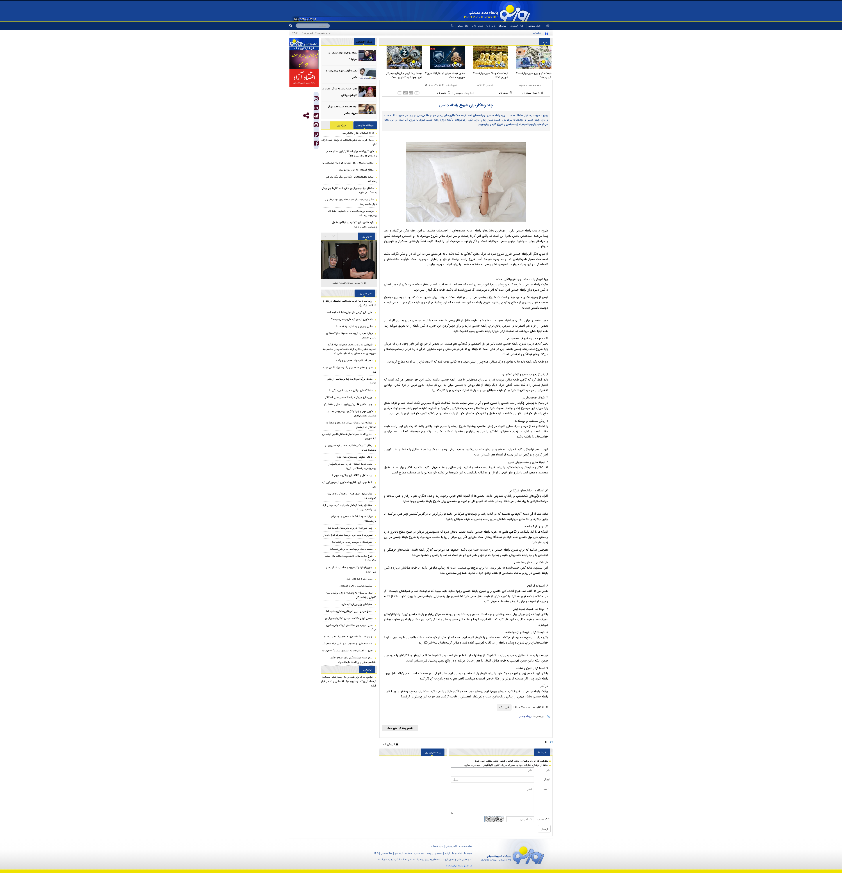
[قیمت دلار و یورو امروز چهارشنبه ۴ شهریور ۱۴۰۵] (531, 57)
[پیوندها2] (304, 59)
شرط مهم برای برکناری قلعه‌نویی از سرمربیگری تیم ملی (349, 484)
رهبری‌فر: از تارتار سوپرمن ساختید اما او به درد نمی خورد (350, 569)
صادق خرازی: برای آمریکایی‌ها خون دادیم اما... (348, 611)
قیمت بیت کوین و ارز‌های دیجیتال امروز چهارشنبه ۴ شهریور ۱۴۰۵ (404, 75)
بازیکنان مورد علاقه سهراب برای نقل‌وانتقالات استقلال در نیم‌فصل (351, 425)
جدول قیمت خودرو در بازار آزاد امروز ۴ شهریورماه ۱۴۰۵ (445, 75)
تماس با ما (477, 25)
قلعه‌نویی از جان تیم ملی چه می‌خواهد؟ (352, 319)
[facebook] (316, 144)
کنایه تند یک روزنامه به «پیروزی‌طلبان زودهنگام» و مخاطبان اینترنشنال (508, 33)
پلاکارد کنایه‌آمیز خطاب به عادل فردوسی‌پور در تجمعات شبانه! (350, 447)
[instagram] (316, 100)
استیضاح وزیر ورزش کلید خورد (357, 604)
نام (547, 770)
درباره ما (490, 25)
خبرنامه (408, 853)
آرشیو (447, 853)
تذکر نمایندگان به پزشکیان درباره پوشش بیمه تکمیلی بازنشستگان (351, 595)
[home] (546, 26)
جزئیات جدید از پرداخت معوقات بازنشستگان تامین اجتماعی (351, 335)
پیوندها (502, 25)
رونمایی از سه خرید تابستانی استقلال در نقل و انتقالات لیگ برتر (349, 303)
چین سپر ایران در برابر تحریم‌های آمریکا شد (350, 528)
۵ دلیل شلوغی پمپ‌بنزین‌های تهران (354, 457)
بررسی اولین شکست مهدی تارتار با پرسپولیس (349, 618)
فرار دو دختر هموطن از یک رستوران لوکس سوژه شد (349, 369)
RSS (376, 853)
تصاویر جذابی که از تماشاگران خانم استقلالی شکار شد (349, 285)
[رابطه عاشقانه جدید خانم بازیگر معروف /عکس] (367, 109)
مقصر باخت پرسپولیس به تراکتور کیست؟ (351, 549)
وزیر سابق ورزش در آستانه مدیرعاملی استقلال (349, 397)
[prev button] (333, 236)
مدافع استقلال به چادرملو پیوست (356, 170)
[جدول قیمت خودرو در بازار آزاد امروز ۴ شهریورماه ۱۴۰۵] (444, 57)
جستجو (438, 853)
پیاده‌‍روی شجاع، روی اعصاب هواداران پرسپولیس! (348, 163)
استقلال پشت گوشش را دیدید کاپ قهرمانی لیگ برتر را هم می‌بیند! (349, 507)
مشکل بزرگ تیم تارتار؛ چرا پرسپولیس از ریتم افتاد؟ (351, 381)
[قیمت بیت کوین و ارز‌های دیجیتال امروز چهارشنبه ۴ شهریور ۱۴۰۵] (401, 57)
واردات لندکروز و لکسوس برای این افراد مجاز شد (347, 644)
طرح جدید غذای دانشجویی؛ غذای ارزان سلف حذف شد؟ (350, 558)
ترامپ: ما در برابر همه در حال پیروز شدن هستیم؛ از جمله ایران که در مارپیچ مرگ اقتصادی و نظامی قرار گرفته (348, 681)
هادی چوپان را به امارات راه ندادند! (354, 326)
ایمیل (546, 779)
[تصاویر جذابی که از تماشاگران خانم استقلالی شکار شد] (349, 251)
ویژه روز (341, 125)
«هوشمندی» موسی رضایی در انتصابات (352, 542)
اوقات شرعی (386, 853)
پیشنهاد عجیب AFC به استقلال (356, 586)
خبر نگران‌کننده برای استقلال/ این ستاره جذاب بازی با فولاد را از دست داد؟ (351, 153)
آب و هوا (399, 853)
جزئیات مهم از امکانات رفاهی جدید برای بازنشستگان (353, 518)
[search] (292, 25)
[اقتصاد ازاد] (304, 78)
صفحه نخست (534, 85)
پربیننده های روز (365, 125)
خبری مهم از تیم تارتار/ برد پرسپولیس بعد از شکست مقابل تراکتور (352, 413)
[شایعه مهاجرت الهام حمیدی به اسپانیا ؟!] (367, 55)
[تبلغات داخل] (304, 44)
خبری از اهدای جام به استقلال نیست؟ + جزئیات (347, 651)
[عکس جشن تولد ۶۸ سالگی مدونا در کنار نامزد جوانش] (367, 91)
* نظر (546, 788)
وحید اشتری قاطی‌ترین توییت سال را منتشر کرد (348, 404)
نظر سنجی (462, 25)
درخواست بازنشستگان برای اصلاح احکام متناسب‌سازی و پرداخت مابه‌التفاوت (353, 660)
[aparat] (316, 124)
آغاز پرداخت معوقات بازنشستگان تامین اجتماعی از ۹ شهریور (349, 436)
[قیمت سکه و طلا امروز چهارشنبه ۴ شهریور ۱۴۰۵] (487, 57)
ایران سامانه (451, 865)
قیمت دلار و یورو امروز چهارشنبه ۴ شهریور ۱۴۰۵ (533, 75)
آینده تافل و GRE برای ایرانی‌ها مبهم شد (351, 475)
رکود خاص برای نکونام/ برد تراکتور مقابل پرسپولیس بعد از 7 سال (354, 224)
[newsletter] (400, 728)
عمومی (521, 85)
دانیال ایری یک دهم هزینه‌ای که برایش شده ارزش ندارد (349, 142)
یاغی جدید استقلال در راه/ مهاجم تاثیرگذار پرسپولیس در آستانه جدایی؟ (352, 466)
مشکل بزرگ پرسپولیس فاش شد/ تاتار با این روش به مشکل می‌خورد (349, 190)
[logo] (512, 854)
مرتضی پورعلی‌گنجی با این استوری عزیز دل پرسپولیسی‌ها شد (352, 213)
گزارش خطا (389, 744)
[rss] (452, 25)
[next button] (325, 236)
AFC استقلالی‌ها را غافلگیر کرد (358, 133)
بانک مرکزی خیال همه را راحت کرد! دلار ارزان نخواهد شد (351, 496)
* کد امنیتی (543, 819)
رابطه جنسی (525, 716)
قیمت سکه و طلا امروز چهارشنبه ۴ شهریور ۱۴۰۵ (490, 75)
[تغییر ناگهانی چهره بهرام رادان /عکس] (367, 73)
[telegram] (316, 116)
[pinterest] (316, 135)
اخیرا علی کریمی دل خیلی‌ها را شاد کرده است (349, 312)
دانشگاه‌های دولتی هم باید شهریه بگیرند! (351, 390)
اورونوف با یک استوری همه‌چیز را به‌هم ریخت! (348, 637)
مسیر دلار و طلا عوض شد (359, 579)
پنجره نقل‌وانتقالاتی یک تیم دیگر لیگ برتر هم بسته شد (351, 179)
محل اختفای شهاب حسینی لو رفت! (354, 360)
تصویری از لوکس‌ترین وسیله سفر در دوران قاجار (348, 535)
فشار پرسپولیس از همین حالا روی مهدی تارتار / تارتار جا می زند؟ (351, 201)
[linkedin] (316, 108)
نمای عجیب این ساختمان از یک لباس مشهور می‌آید (351, 627)
